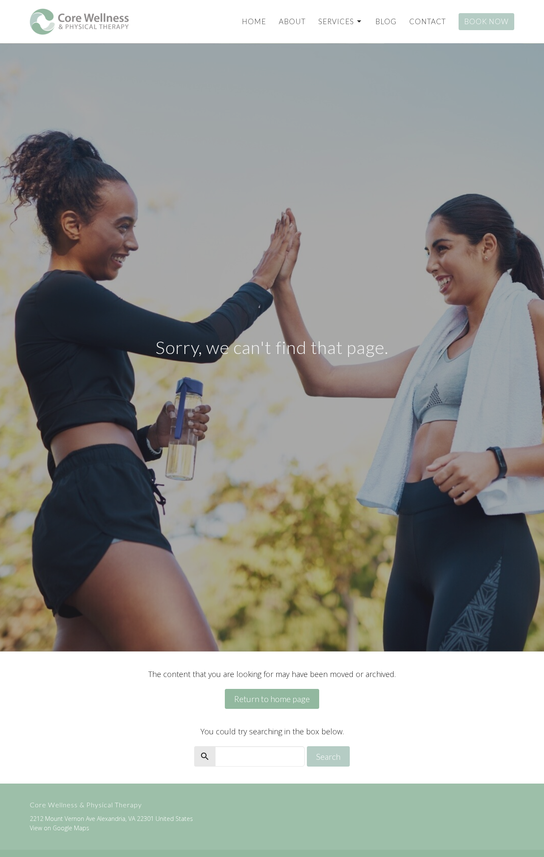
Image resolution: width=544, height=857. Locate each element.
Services (336, 21)
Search (328, 756)
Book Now (486, 21)
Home (254, 21)
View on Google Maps (59, 828)
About (292, 21)
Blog (386, 21)
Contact (427, 21)
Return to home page (272, 699)
